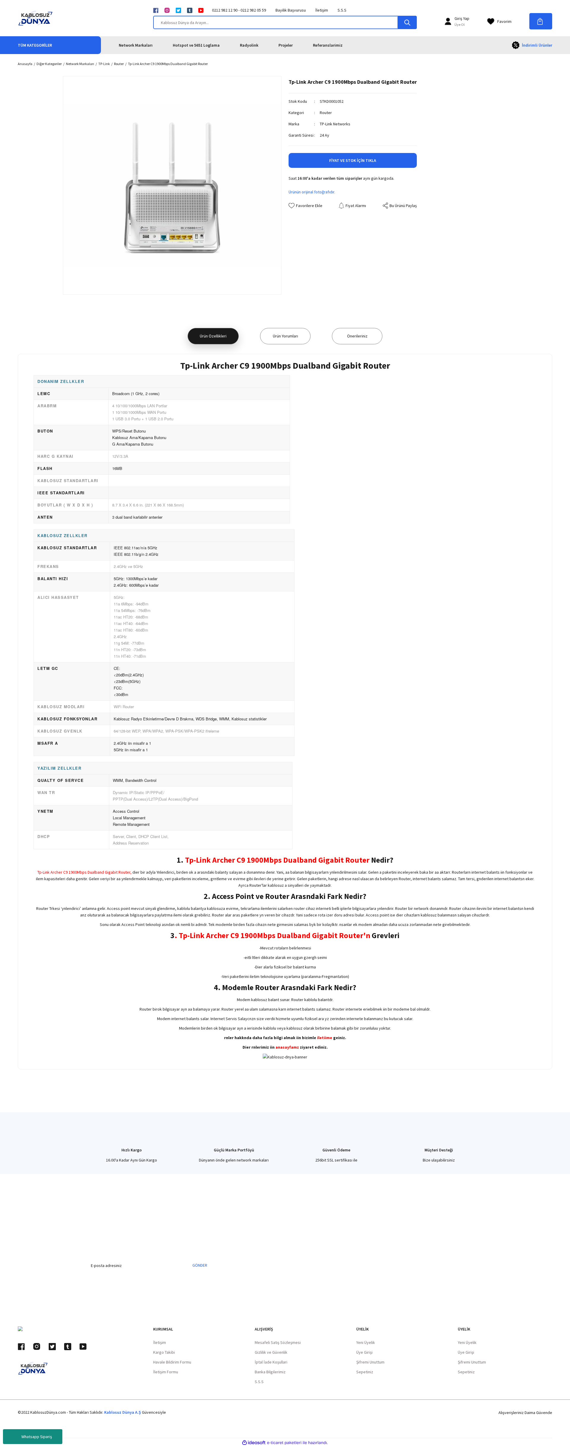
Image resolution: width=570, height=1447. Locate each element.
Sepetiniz (364, 1372)
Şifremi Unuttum (370, 1362)
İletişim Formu (165, 1372)
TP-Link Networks (335, 124)
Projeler (285, 45)
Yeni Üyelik (365, 1342)
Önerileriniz (357, 336)
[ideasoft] (254, 1443)
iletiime (324, 1037)
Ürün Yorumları (285, 336)
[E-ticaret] (284, 1442)
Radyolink (249, 45)
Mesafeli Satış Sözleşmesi (278, 1342)
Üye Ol (460, 24)
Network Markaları (136, 45)
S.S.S (342, 10)
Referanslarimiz (328, 45)
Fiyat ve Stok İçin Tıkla (352, 160)
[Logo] (35, 18)
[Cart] (540, 21)
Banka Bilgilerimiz (270, 1372)
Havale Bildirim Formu (172, 1362)
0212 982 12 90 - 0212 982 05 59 (239, 10)
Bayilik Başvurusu (291, 10)
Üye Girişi (364, 1352)
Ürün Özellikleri (213, 336)
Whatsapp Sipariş (36, 1436)
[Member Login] (448, 21)
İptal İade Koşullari (271, 1362)
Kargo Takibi (164, 1352)
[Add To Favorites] (305, 205)
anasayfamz (287, 1047)
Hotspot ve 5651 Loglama (196, 45)
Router (326, 112)
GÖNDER (199, 1265)
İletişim (321, 10)
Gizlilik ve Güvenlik (271, 1352)
